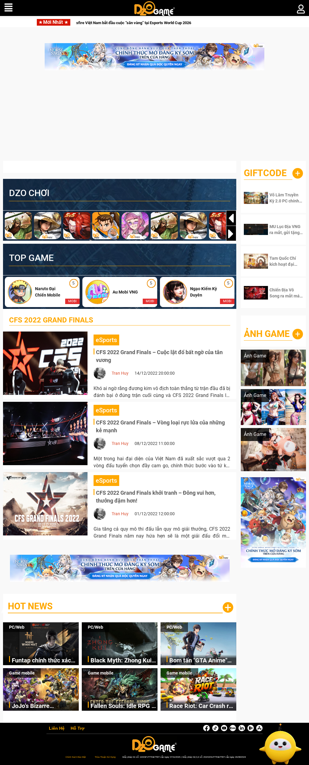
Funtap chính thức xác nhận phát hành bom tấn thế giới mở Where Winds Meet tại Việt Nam (44, 661)
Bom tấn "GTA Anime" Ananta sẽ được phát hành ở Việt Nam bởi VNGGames (198, 661)
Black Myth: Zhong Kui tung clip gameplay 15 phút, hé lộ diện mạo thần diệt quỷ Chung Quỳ (123, 661)
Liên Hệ (57, 728)
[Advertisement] (154, 118)
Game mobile (22, 673)
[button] (231, 234)
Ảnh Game (267, 334)
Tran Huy (120, 373)
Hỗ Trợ (77, 728)
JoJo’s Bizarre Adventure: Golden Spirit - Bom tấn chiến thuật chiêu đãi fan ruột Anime (45, 706)
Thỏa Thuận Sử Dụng (105, 757)
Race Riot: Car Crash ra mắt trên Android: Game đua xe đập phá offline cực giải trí (201, 706)
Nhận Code (285, 197)
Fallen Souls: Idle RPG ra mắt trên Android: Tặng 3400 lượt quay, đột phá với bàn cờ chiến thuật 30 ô (124, 706)
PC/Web (16, 627)
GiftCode (265, 173)
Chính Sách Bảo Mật (75, 757)
